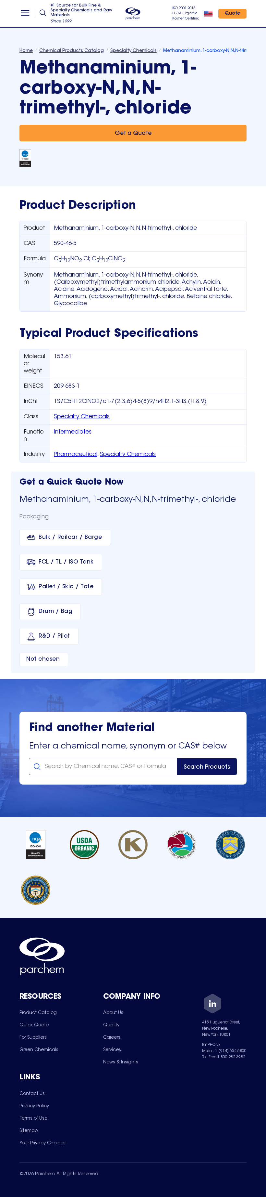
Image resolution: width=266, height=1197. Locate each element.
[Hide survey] (248, 1027)
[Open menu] (25, 13)
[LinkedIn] (212, 1004)
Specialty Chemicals (82, 417)
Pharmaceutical (75, 455)
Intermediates (72, 432)
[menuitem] (38, 1013)
